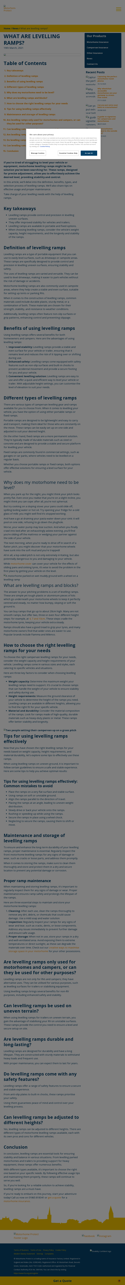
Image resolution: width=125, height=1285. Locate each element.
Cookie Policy (45, 146)
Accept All (89, 153)
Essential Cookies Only (68, 153)
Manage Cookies (37, 153)
